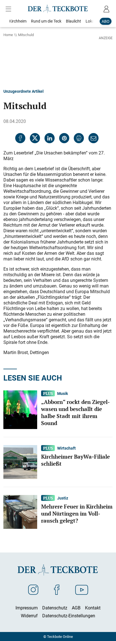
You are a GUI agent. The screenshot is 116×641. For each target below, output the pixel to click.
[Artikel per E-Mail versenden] (93, 138)
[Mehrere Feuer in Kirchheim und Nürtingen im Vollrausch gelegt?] (20, 511)
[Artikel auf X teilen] (35, 138)
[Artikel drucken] (79, 138)
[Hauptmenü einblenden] (10, 9)
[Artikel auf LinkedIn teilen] (49, 138)
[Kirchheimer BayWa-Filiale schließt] (20, 461)
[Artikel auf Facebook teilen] (20, 138)
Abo (106, 21)
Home (8, 34)
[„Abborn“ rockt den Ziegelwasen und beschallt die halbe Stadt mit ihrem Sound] (20, 409)
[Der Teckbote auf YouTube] (81, 589)
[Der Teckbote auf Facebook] (56, 589)
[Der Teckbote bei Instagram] (33, 589)
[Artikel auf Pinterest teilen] (64, 138)
